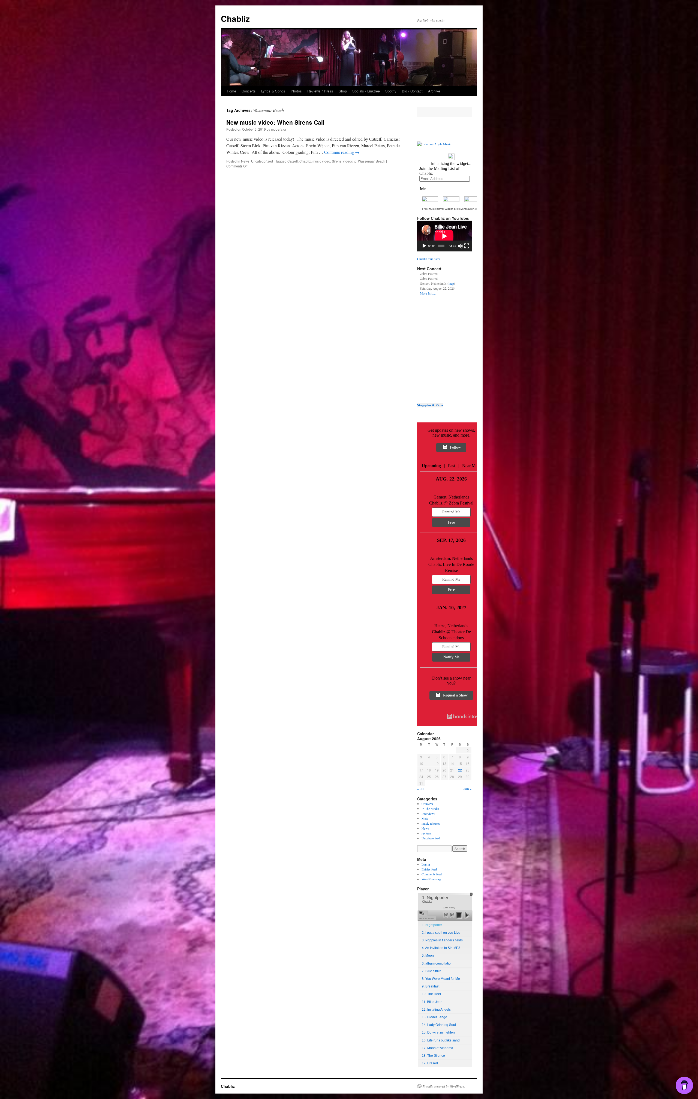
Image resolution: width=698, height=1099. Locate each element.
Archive (434, 91)
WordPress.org (431, 879)
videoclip (349, 161)
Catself (292, 161)
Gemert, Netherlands (451, 497)
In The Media (430, 808)
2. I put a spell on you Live (441, 933)
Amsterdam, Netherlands (451, 558)
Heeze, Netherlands (451, 625)
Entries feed (429, 869)
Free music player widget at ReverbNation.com (451, 208)
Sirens (336, 161)
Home (231, 91)
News (245, 161)
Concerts (249, 91)
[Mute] (460, 246)
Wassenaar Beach (371, 161)
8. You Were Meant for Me (441, 979)
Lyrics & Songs (273, 91)
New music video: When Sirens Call (275, 122)
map (451, 283)
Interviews (428, 813)
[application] (444, 236)
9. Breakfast (430, 986)
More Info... (428, 293)
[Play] (424, 246)
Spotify (390, 91)
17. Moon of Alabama (437, 1048)
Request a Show (455, 695)
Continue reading (341, 152)
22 (460, 770)
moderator (278, 129)
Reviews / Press (320, 91)
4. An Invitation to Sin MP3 (441, 948)
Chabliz (235, 18)
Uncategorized (262, 161)
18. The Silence (433, 1056)
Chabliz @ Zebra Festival (451, 503)
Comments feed (432, 874)
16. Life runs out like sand (441, 1040)
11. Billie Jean (432, 1002)
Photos (296, 91)
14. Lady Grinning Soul (439, 1025)
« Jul (420, 788)
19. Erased (430, 1063)
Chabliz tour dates (428, 259)
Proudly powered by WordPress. (444, 1086)
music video (321, 161)
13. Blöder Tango (434, 1017)
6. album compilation (437, 963)
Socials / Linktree (366, 91)
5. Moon (428, 955)
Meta (425, 818)
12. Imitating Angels (436, 1009)
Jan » (468, 788)
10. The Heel (431, 994)
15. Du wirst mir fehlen (438, 1032)
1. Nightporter (432, 925)
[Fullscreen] (467, 246)
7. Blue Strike (431, 971)
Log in (426, 864)
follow (455, 447)
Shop (343, 91)
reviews (427, 833)
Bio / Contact (412, 91)
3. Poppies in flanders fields (442, 940)
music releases (431, 823)
